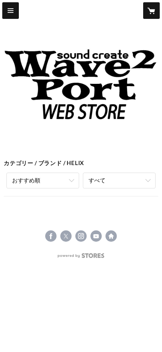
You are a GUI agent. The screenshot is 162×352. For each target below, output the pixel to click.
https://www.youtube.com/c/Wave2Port (96, 236)
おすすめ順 (26, 180)
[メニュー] (10, 10)
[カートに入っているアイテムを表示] (151, 10)
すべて (97, 180)
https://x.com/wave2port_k (66, 236)
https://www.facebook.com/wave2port (51, 236)
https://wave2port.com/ (111, 236)
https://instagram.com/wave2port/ (81, 236)
